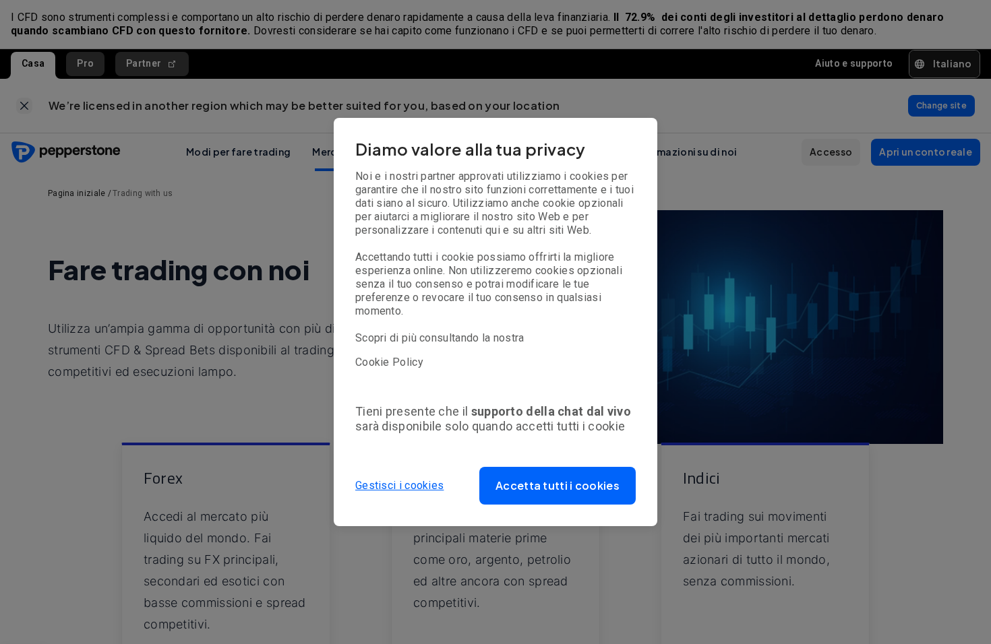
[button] (557, 486)
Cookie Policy (389, 362)
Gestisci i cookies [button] (399, 485)
